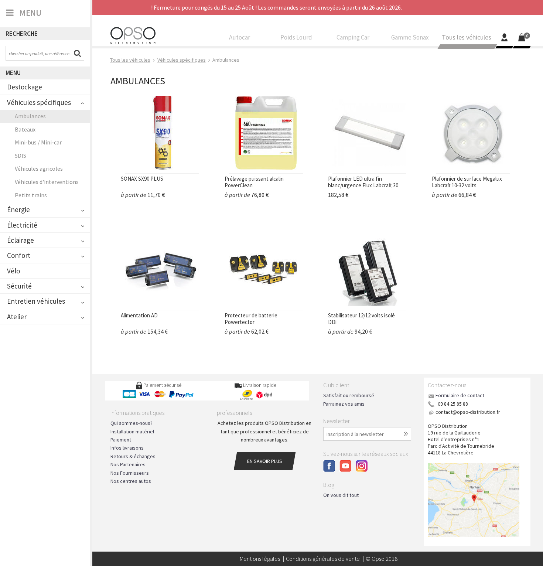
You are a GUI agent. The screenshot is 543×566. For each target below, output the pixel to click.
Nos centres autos (130, 481)
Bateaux (25, 129)
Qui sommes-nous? (131, 423)
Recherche (22, 34)
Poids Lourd (296, 37)
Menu (13, 73)
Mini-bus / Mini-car (38, 142)
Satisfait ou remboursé (348, 395)
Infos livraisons (127, 447)
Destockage (24, 86)
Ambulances (30, 116)
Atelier (17, 316)
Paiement (120, 439)
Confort (18, 255)
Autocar (239, 37)
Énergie (18, 209)
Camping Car (353, 37)
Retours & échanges (133, 456)
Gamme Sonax (410, 37)
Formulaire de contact (460, 395)
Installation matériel (132, 431)
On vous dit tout (341, 495)
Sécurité (19, 286)
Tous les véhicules (466, 37)
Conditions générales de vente (323, 558)
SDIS (20, 155)
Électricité (22, 225)
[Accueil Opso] (133, 34)
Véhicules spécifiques (39, 102)
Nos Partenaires (128, 464)
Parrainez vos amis (344, 403)
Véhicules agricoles (39, 168)
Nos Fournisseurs (129, 473)
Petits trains (31, 195)
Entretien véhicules (36, 301)
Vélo (13, 270)
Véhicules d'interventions (47, 181)
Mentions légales (260, 558)
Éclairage (20, 240)
